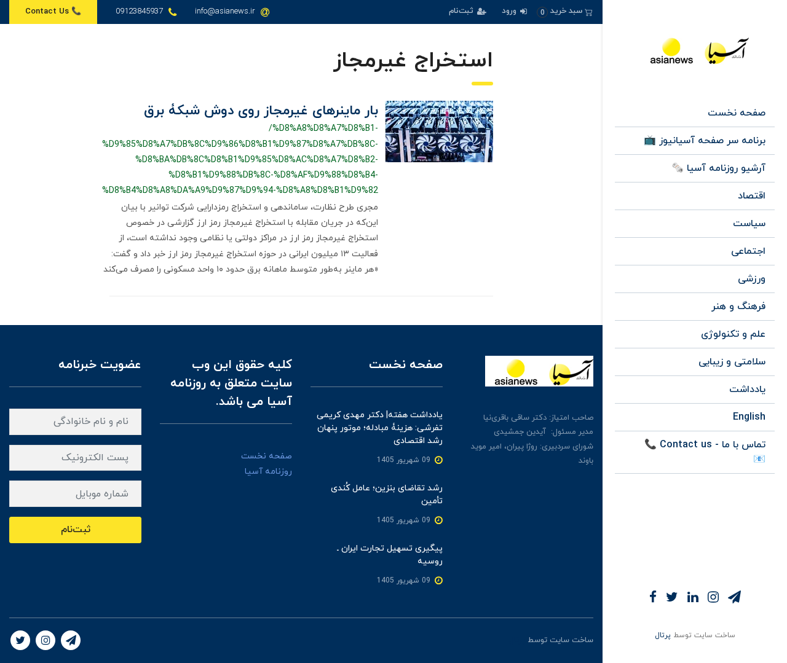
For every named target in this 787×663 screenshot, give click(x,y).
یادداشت (747, 389)
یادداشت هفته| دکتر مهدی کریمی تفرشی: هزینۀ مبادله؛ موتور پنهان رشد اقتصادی (380, 428)
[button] (564, 11)
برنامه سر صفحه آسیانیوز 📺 (704, 140)
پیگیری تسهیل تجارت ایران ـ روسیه (390, 555)
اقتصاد (751, 196)
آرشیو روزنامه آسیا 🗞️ (718, 168)
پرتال (663, 635)
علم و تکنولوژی (733, 334)
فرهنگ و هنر (738, 306)
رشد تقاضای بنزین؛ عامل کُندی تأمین (387, 494)
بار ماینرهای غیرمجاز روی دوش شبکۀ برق (261, 110)
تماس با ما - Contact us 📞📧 (704, 452)
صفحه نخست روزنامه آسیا (266, 463)
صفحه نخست (736, 113)
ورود (510, 11)
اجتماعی (748, 251)
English (749, 417)
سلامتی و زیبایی (731, 362)
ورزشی (751, 279)
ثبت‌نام (462, 11)
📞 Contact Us (53, 11)
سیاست (749, 223)
